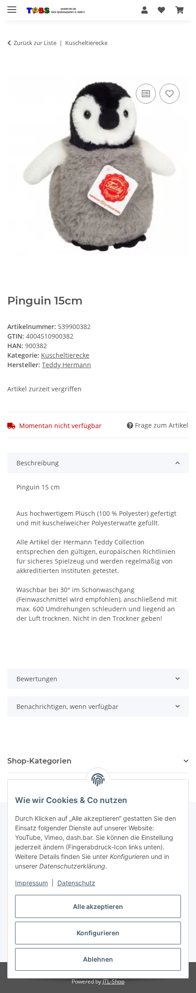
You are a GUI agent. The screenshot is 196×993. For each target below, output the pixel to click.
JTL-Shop (113, 981)
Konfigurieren (98, 933)
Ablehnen (98, 959)
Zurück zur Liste (35, 43)
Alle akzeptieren (98, 906)
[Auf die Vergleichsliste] (146, 94)
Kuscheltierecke (65, 355)
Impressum (31, 883)
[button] (144, 10)
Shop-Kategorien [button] (39, 761)
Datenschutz (76, 883)
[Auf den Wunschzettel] (170, 94)
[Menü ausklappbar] (11, 5)
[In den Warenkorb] (14, 71)
